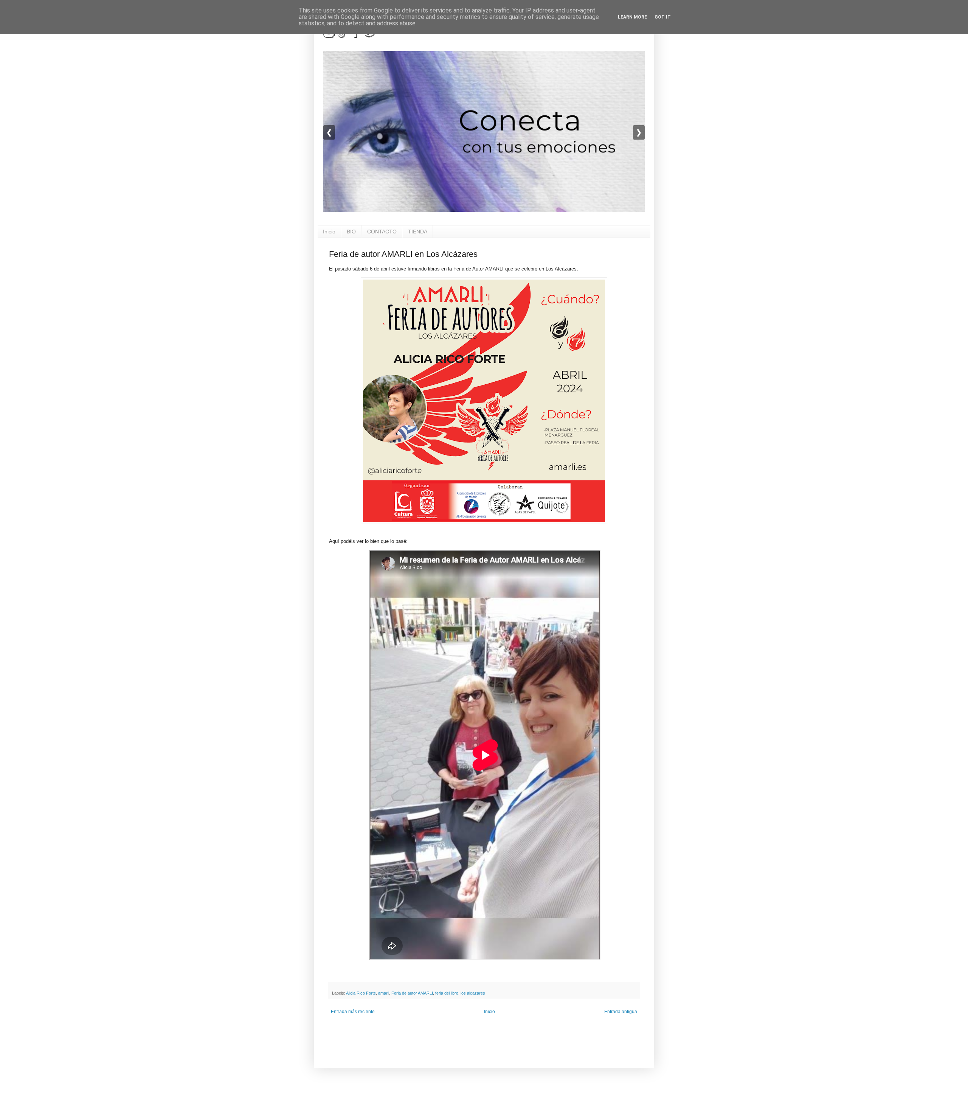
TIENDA (417, 232)
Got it (663, 17)
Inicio (329, 232)
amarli (383, 993)
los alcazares (473, 993)
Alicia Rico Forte (361, 993)
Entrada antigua (620, 1011)
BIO (351, 232)
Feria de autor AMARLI (412, 993)
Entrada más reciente (353, 1011)
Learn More (632, 17)
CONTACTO (382, 232)
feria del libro (446, 993)
